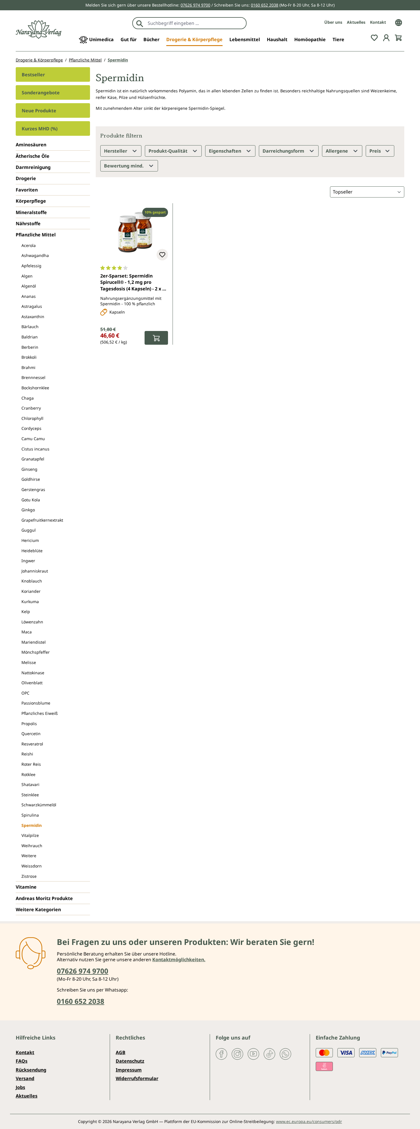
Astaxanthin (32, 316)
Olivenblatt (32, 682)
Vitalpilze (30, 835)
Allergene (337, 151)
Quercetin (31, 733)
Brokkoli (29, 357)
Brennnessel (33, 377)
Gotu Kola (30, 499)
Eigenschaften (225, 151)
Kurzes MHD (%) (39, 128)
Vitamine (26, 887)
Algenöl (28, 286)
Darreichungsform (284, 151)
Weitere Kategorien (38, 909)
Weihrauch (31, 845)
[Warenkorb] (398, 37)
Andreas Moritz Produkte (44, 898)
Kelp (25, 611)
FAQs (21, 1061)
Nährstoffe (28, 223)
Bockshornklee (35, 387)
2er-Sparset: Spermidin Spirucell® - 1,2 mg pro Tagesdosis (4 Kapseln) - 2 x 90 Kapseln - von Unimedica (133, 283)
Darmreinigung (33, 167)
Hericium (30, 540)
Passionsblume (35, 703)
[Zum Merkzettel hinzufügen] (162, 254)
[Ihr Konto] (386, 37)
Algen (27, 276)
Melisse (28, 662)
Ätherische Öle (32, 156)
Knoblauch (31, 581)
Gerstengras (33, 489)
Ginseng (29, 469)
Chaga (27, 398)
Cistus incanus (35, 449)
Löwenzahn (32, 622)
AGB (120, 1052)
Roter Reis (31, 764)
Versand (25, 1078)
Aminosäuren (31, 144)
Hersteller (116, 151)
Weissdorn (31, 866)
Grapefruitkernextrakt (42, 520)
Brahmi (28, 367)
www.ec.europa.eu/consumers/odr (309, 1121)
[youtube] (253, 1053)
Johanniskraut (34, 571)
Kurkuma (30, 601)
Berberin (29, 347)
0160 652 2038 (264, 5)
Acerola (28, 245)
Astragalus (31, 306)
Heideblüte (32, 550)
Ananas (28, 296)
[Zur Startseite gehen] (38, 29)
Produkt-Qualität (169, 151)
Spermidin (31, 825)
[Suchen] (139, 23)
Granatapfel (32, 459)
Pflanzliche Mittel (36, 235)
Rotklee (28, 774)
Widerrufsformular (137, 1078)
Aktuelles (356, 22)
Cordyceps (31, 428)
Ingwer (28, 560)
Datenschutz (130, 1061)
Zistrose (29, 876)
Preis (375, 151)
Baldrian (29, 337)
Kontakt (378, 22)
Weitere (28, 855)
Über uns (333, 22)
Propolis (29, 723)
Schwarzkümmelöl (38, 804)
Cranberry (31, 408)
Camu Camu (33, 438)
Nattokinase (32, 672)
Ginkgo (28, 509)
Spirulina (30, 815)
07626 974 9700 (195, 5)
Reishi (27, 754)
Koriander (31, 591)
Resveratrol (32, 744)
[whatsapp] (285, 1053)
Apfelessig (31, 265)
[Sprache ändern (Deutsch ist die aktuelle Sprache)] (398, 22)
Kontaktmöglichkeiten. (178, 959)
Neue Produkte (39, 110)
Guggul (28, 530)
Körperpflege (31, 201)
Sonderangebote (41, 92)
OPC (25, 693)
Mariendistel (33, 642)
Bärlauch (30, 326)
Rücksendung (31, 1070)
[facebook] (221, 1053)
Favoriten (27, 190)
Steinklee (30, 794)
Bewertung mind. (124, 166)
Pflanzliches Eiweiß (39, 713)
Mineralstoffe (31, 212)
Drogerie (26, 178)
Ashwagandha (35, 255)
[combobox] (195, 23)
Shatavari (30, 784)
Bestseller (33, 74)
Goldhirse (30, 479)
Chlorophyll (32, 418)
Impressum (129, 1070)
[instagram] (237, 1053)
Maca (26, 632)
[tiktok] (269, 1053)
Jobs (20, 1087)
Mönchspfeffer (35, 652)
